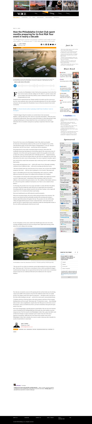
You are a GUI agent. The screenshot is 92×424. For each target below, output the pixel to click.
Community (63, 205)
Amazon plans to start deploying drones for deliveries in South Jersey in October (69, 52)
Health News (63, 212)
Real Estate (63, 157)
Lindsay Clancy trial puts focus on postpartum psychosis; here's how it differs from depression (69, 129)
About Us (15, 417)
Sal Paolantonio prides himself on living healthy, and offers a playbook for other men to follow (69, 119)
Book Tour (63, 150)
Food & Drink (24, 17)
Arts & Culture (49, 17)
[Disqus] (34, 366)
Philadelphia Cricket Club (42, 329)
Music (34, 17)
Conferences (63, 199)
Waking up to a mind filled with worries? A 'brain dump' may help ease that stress (69, 132)
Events (60, 13)
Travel (62, 164)
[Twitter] (44, 45)
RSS (70, 417)
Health (44, 13)
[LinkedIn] (46, 45)
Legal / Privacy (50, 417)
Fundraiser (63, 178)
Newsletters (56, 17)
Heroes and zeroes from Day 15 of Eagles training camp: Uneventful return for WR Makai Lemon (69, 55)
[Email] (53, 45)
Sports (68, 13)
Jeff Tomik (22, 43)
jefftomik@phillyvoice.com (27, 326)
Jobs (62, 100)
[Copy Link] (55, 45)
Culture (52, 13)
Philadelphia (29, 329)
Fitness (62, 143)
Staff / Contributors (61, 418)
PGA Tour (34, 329)
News (36, 13)
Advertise (26, 417)
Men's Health (63, 86)
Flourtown (50, 329)
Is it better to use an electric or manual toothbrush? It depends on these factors (69, 134)
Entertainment (40, 17)
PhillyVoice (21, 13)
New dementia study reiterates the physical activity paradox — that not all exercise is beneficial (68, 123)
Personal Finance (64, 185)
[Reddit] (48, 45)
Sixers (62, 107)
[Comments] (51, 45)
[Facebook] (41, 45)
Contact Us (38, 417)
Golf (22, 47)
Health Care (63, 226)
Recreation (18, 47)
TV (30, 17)
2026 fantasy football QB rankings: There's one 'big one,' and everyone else (69, 64)
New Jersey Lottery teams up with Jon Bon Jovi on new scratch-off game (69, 50)
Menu (15, 14)
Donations (63, 72)
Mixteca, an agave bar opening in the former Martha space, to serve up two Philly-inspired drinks (68, 61)
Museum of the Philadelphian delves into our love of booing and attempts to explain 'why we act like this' (69, 58)
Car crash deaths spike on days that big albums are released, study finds (69, 126)
